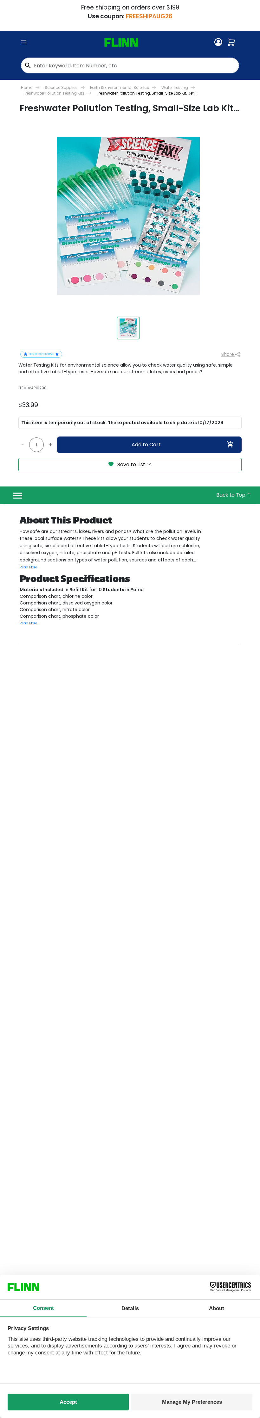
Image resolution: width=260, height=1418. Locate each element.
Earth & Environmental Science (119, 87)
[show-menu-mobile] (24, 42)
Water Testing (174, 87)
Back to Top (231, 494)
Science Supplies (61, 87)
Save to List (131, 464)
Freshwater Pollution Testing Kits (53, 93)
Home (26, 87)
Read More (28, 567)
